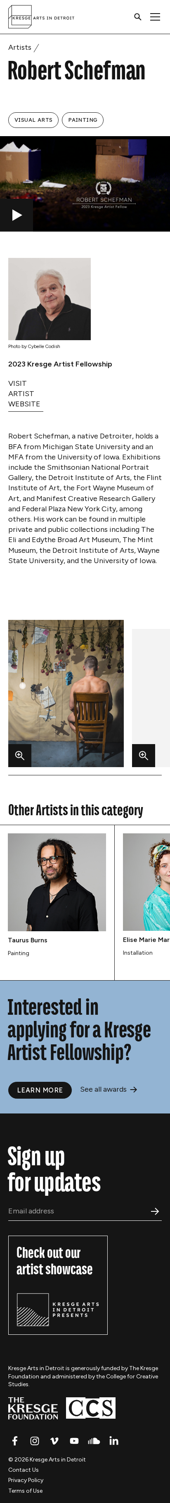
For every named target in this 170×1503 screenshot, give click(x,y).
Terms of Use (25, 1490)
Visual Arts (33, 119)
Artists (19, 47)
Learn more (40, 1090)
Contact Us (23, 1469)
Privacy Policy (25, 1480)
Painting (82, 119)
